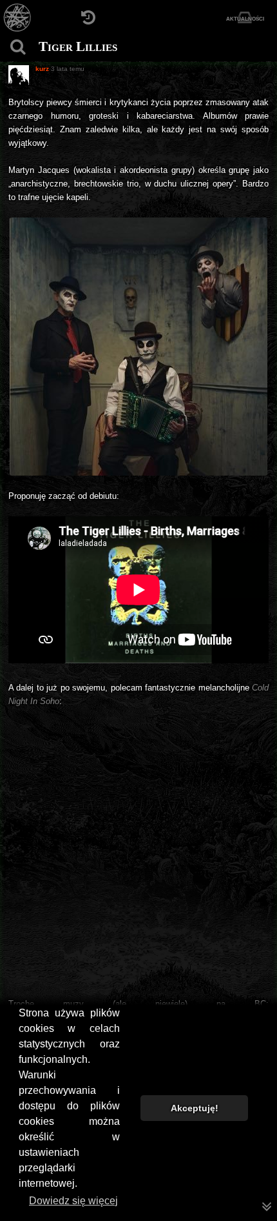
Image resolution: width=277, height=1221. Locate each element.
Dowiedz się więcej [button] (73, 1200)
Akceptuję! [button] (194, 1108)
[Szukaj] (17, 47)
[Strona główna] (17, 17)
